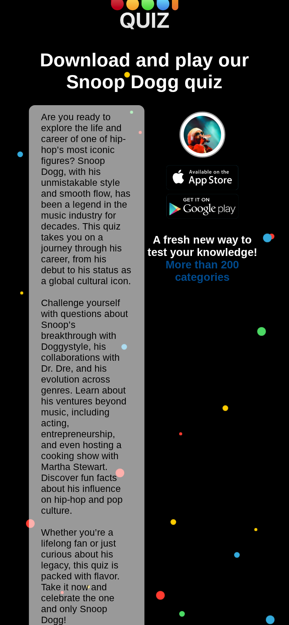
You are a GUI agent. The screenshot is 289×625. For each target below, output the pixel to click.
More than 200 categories (202, 271)
